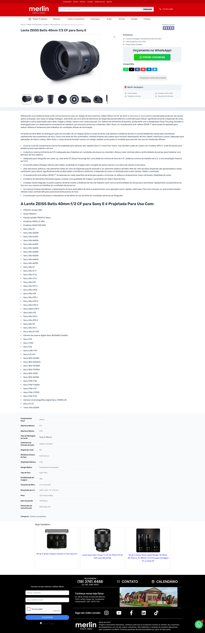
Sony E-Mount (45, 437)
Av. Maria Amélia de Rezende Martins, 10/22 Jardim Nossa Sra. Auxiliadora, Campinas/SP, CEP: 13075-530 (90, 599)
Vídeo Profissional (34, 24)
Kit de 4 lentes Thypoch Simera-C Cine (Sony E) (57, 554)
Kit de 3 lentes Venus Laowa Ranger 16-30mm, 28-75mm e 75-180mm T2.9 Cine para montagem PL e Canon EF (148, 558)
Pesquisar (147, 9)
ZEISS (125, 116)
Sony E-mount (140, 116)
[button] (37, 19)
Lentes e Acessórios (51, 24)
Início (23, 24)
